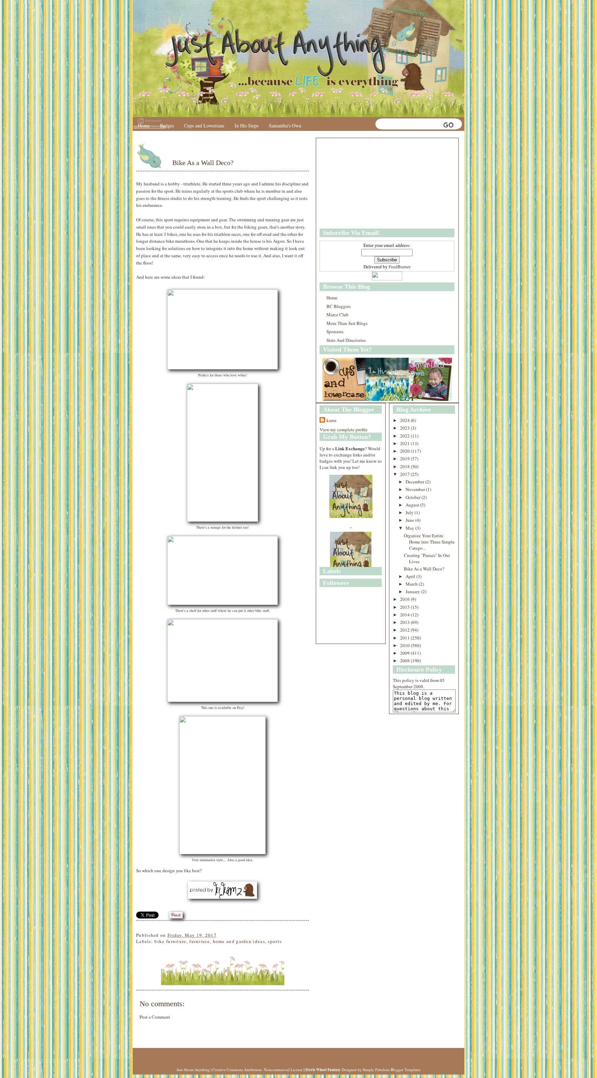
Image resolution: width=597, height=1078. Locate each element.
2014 (405, 615)
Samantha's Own (285, 125)
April (411, 576)
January (413, 591)
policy (408, 680)
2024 (405, 420)
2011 (405, 638)
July (410, 512)
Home (144, 125)
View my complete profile (344, 429)
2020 (405, 451)
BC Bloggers (338, 306)
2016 (405, 599)
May (410, 528)
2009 (405, 653)
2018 (405, 466)
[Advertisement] (363, 183)
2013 (405, 622)
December (415, 482)
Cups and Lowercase (204, 125)
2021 (405, 443)
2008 (405, 660)
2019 (405, 458)
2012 (405, 630)
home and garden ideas (239, 941)
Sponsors (334, 331)
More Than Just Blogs (347, 323)
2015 (405, 607)
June (410, 520)
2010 (405, 645)
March (412, 584)
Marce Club (337, 314)
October (413, 497)
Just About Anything (193, 1069)
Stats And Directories (346, 340)
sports (275, 941)
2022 (405, 436)
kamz (331, 420)
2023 (405, 428)
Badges (167, 125)
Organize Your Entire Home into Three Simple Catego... (429, 541)
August (413, 505)
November (416, 489)
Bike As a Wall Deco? (203, 162)
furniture (199, 941)
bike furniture (170, 941)
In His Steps (246, 125)
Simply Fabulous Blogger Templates (391, 1069)
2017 (405, 474)
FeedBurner (399, 266)
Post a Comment (155, 1017)
